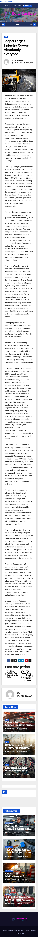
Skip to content (6, 2)
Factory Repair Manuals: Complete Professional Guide (17, 829)
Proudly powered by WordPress (13, 930)
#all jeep (29, 63)
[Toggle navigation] (17, 24)
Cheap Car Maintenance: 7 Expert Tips (14, 876)
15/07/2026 (11, 903)
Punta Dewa (18, 60)
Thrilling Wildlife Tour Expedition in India (12, 674)
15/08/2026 (11, 856)
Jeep (5, 36)
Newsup (33, 930)
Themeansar (20, 933)
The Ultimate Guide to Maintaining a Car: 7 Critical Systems (18, 852)
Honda (8, 894)
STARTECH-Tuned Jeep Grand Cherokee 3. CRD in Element (26, 676)
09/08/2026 (11, 880)
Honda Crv (9, 823)
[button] (31, 24)
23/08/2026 (11, 832)
